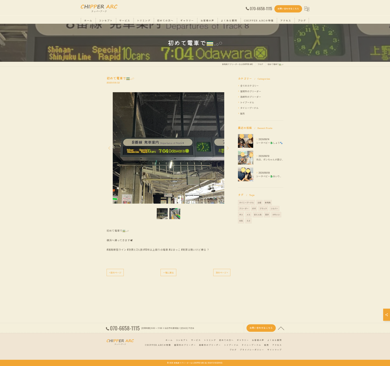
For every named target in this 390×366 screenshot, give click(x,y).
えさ (248, 220)
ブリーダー (243, 208)
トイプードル (247, 102)
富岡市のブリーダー (250, 91)
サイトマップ (274, 349)
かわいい (276, 214)
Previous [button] (110, 148)
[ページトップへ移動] (281, 328)
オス (241, 214)
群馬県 (268, 202)
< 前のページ (115, 272)
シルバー (274, 208)
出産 (259, 202)
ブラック (263, 208)
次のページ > (222, 272)
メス (248, 214)
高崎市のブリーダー (250, 96)
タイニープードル (249, 107)
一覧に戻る (168, 272)
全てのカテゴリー (249, 85)
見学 (267, 214)
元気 (241, 220)
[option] (168, 148)
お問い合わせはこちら (288, 8)
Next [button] (227, 148)
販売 (242, 113)
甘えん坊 (257, 214)
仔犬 (254, 208)
